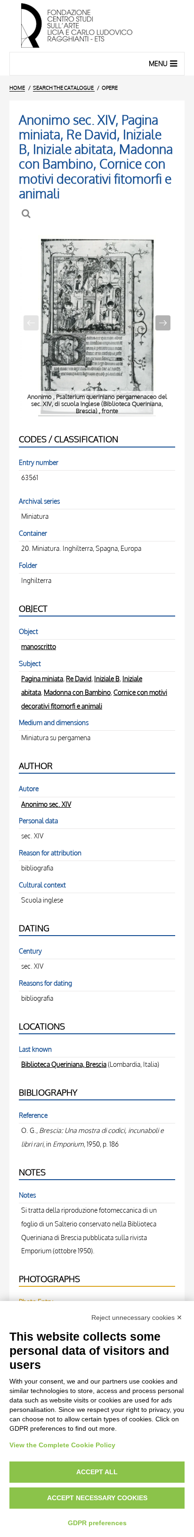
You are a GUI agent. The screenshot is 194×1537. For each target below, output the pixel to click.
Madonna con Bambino (77, 692)
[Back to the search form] (27, 213)
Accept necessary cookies (97, 1498)
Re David (78, 678)
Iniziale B (107, 678)
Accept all (97, 1472)
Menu (158, 63)
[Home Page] (97, 26)
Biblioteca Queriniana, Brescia (63, 1064)
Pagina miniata (42, 678)
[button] (162, 322)
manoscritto (38, 646)
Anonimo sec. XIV (46, 804)
